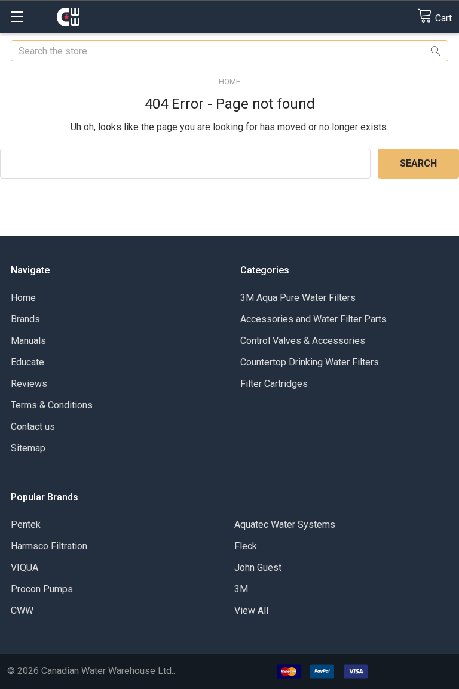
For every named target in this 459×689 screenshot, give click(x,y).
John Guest (257, 567)
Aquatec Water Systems (284, 524)
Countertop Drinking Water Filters (309, 362)
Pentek (26, 524)
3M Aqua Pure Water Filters (298, 297)
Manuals (28, 340)
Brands (25, 319)
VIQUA (24, 567)
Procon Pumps (42, 589)
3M (241, 589)
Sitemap (28, 448)
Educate (27, 362)
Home (23, 297)
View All (251, 610)
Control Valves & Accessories (302, 340)
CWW (22, 610)
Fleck (245, 546)
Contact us (33, 426)
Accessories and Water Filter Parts (313, 319)
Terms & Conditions (52, 405)
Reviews (29, 383)
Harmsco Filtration (49, 546)
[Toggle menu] (16, 16)
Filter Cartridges (274, 383)
